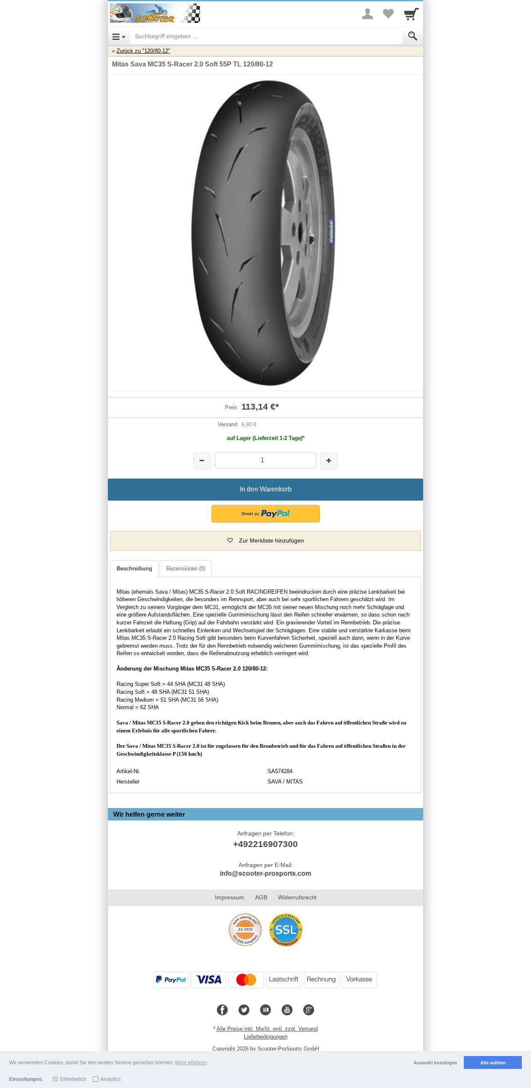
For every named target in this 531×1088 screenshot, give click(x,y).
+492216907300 (265, 844)
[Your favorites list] (388, 14)
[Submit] (412, 36)
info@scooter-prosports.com (265, 873)
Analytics (110, 1079)
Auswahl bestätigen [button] (435, 1062)
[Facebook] (222, 1010)
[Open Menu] (119, 36)
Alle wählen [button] (493, 1062)
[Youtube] (287, 1010)
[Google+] (308, 1010)
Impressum (229, 897)
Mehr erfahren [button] (191, 1063)
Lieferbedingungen (265, 1037)
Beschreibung (134, 568)
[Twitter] (244, 1010)
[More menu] (367, 14)
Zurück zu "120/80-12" (143, 51)
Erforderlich (73, 1079)
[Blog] (265, 1010)
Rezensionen (185, 568)
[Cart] (411, 14)
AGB (261, 897)
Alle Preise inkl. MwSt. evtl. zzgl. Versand (267, 1029)
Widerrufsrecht (297, 897)
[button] (266, 514)
